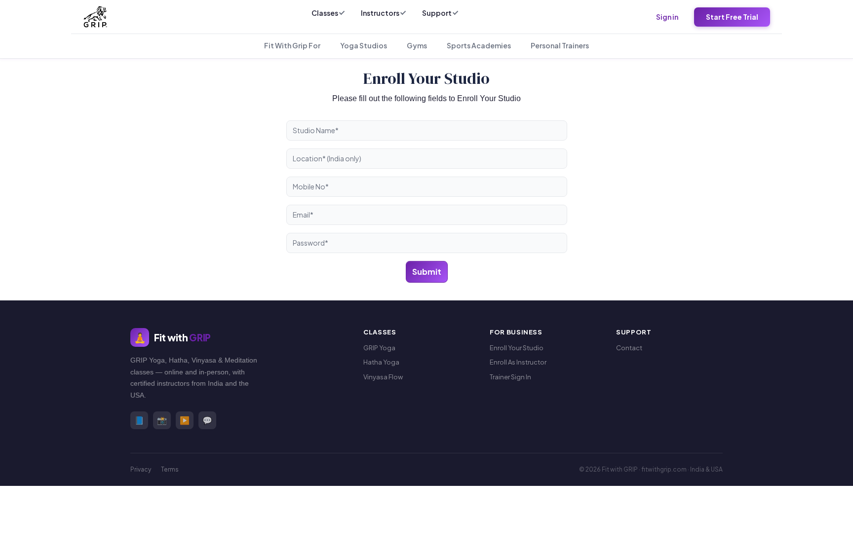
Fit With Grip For (292, 45)
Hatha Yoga (381, 362)
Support (437, 12)
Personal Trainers (560, 45)
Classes (324, 12)
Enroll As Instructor (518, 362)
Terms (170, 469)
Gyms (417, 45)
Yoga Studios (363, 45)
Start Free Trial (732, 16)
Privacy (140, 469)
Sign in (667, 16)
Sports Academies (479, 45)
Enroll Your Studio (516, 348)
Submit (426, 271)
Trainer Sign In (510, 377)
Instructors (380, 12)
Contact (629, 348)
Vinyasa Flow (383, 377)
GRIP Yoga (379, 348)
